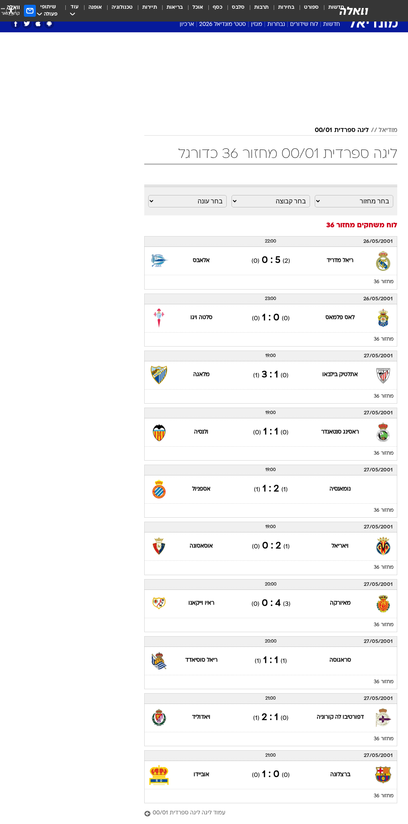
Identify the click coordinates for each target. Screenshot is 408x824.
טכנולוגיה (122, 7)
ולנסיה (201, 432)
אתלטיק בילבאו (340, 374)
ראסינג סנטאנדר (340, 432)
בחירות (286, 7)
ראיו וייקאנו (201, 603)
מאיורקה (340, 603)
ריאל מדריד (340, 260)
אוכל (197, 7)
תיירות (149, 7)
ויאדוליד (201, 717)
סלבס (238, 7)
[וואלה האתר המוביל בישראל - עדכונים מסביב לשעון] (353, 11)
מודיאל (388, 130)
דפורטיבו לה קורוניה (340, 717)
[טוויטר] (27, 24)
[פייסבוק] (16, 24)
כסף (217, 7)
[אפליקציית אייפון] (38, 24)
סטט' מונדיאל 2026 (222, 24)
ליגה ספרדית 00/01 (342, 130)
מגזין (256, 24)
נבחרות (276, 24)
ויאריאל (340, 546)
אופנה (95, 7)
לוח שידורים (304, 24)
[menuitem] (306, 11)
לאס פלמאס (340, 317)
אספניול (201, 489)
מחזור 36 (384, 282)
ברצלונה (340, 774)
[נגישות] (11, 11)
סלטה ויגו (201, 317)
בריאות (175, 7)
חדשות (331, 24)
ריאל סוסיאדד (201, 660)
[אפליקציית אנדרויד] (49, 24)
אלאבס (201, 260)
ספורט (311, 7)
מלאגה (201, 374)
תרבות (261, 7)
